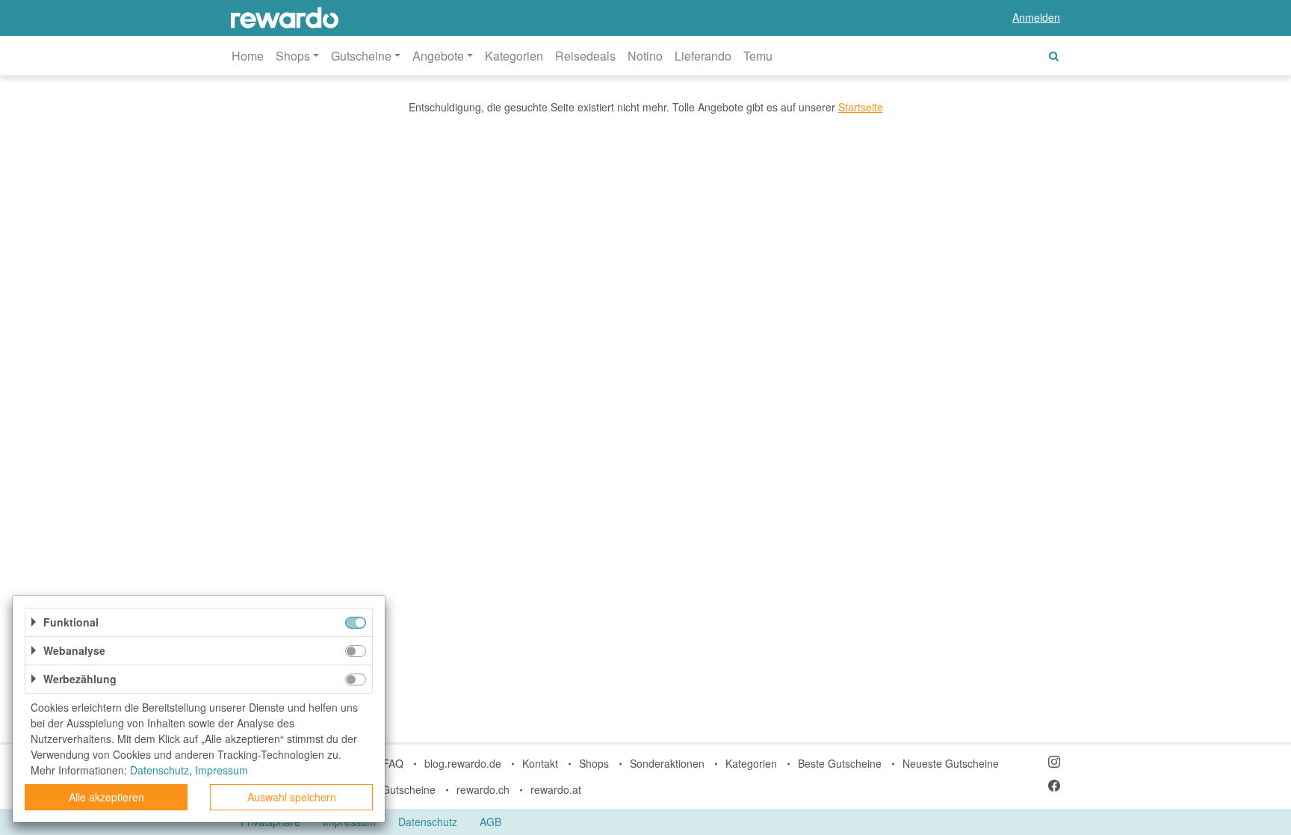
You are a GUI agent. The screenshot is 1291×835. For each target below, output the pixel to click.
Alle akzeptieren (106, 796)
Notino (645, 55)
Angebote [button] (438, 55)
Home (248, 55)
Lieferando (703, 55)
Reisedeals (585, 55)
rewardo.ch (483, 789)
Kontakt (540, 763)
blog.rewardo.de (462, 763)
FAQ (393, 763)
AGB (490, 821)
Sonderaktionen (667, 763)
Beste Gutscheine (840, 763)
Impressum (221, 769)
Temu (758, 55)
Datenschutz (427, 821)
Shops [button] (293, 55)
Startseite (860, 106)
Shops (594, 763)
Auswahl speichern (291, 796)
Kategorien (514, 55)
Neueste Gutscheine (951, 763)
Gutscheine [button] (361, 55)
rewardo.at (555, 789)
